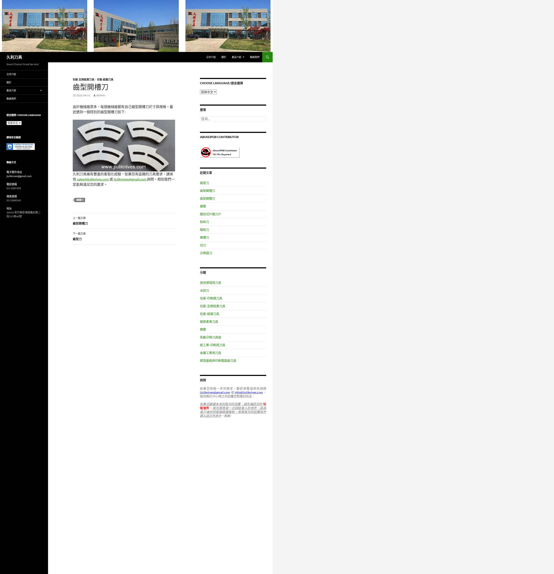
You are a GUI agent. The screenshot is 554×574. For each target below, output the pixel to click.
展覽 (203, 206)
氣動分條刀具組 (210, 337)
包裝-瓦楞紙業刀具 (83, 79)
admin (100, 95)
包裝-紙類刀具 (105, 79)
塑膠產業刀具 (209, 321)
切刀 (203, 245)
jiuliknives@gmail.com (130, 179)
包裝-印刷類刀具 (211, 298)
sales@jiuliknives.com (93, 179)
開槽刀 (80, 199)
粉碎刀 (204, 222)
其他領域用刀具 (210, 282)
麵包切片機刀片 (210, 214)
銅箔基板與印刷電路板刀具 (218, 360)
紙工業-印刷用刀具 (212, 345)
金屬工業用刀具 (210, 353)
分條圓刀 (206, 253)
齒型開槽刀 (80, 220)
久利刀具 (14, 57)
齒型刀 (79, 236)
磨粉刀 (204, 229)
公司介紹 (211, 57)
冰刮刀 (204, 290)
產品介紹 (236, 57)
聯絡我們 (254, 57)
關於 (223, 57)
